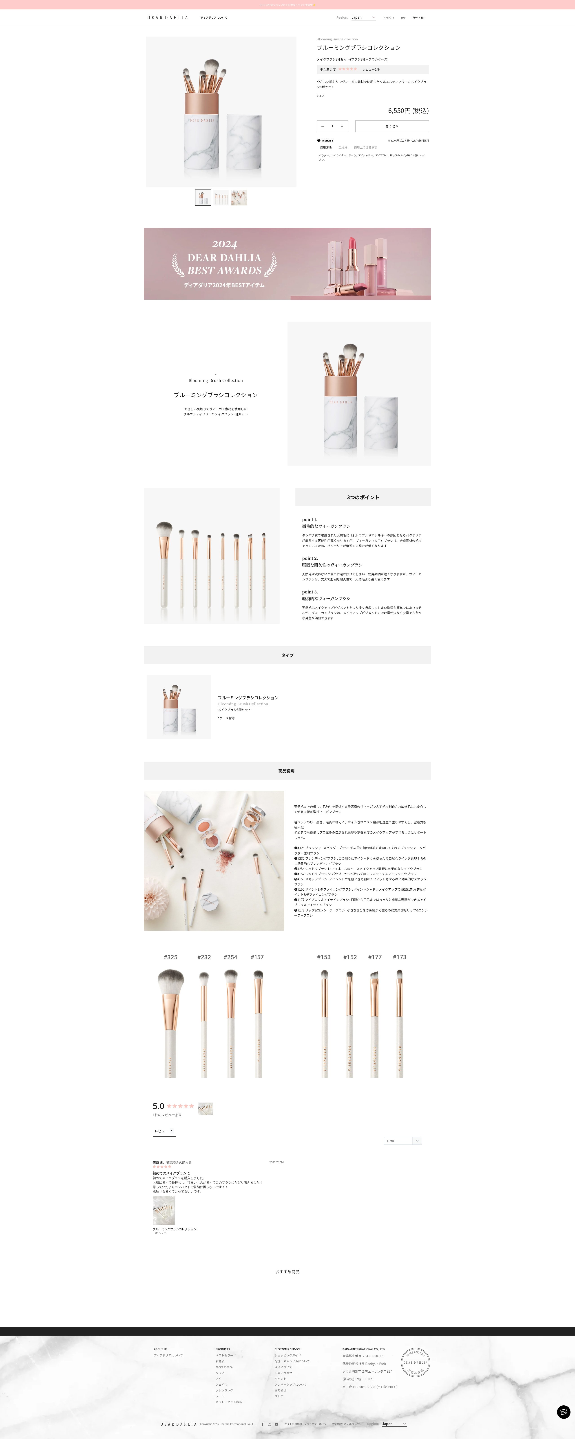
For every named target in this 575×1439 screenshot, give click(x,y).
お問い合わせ (283, 1373)
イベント (280, 1379)
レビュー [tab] (161, 1131)
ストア (279, 1396)
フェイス (221, 1384)
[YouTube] (276, 1423)
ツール (220, 1396)
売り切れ (392, 126)
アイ (218, 1379)
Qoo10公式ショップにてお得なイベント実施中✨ (287, 5)
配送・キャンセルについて (292, 1361)
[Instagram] (269, 1423)
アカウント (389, 17)
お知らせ (280, 1390)
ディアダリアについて (214, 17)
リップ (220, 1373)
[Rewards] (564, 1412)
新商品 (220, 1361)
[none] (203, 198)
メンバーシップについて (291, 1384)
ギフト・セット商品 (229, 1402)
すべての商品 (224, 1367)
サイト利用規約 (293, 1424)
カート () (418, 17)
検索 (403, 17)
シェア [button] (162, 1233)
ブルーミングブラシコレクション (175, 1229)
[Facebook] (262, 1423)
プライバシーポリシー (316, 1424)
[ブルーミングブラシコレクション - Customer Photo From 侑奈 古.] (205, 1109)
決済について (283, 1367)
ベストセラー (224, 1355)
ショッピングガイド (288, 1355)
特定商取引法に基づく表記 (346, 1424)
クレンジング (224, 1390)
